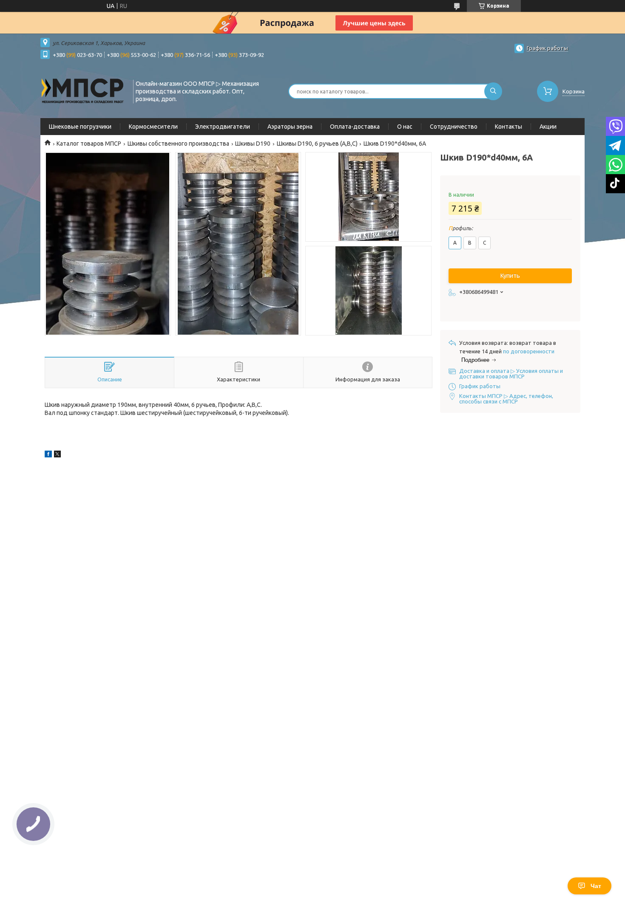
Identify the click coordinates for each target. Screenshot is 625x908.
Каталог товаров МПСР (89, 143)
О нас (404, 127)
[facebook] (48, 455)
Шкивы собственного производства (178, 143)
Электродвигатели (222, 127)
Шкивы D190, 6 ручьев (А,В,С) (317, 143)
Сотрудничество (453, 127)
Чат (596, 886)
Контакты (508, 127)
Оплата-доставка (355, 127)
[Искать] (493, 91)
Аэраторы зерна (289, 127)
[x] (57, 455)
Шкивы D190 (252, 143)
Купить (510, 275)
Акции (548, 127)
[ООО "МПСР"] (82, 90)
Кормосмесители (153, 127)
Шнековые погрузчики (80, 127)
